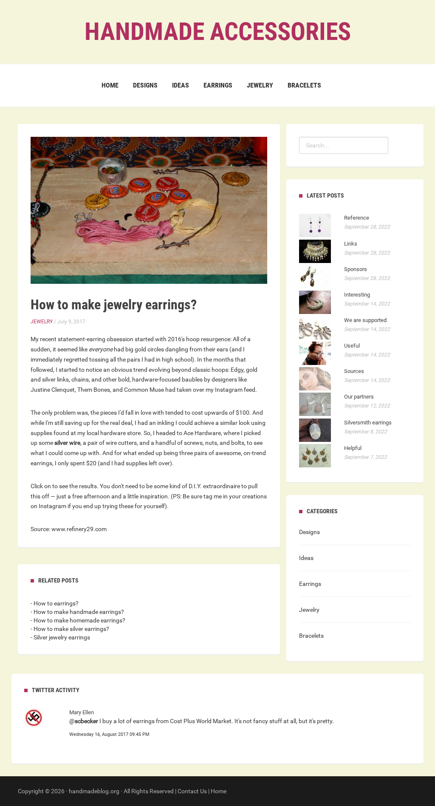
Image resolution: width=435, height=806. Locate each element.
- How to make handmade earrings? (77, 611)
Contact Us (192, 791)
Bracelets (304, 85)
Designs (145, 85)
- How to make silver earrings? (70, 628)
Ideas (180, 85)
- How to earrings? (55, 603)
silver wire (67, 442)
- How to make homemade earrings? (78, 620)
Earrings (217, 85)
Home (110, 85)
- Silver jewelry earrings (60, 637)
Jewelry (260, 85)
